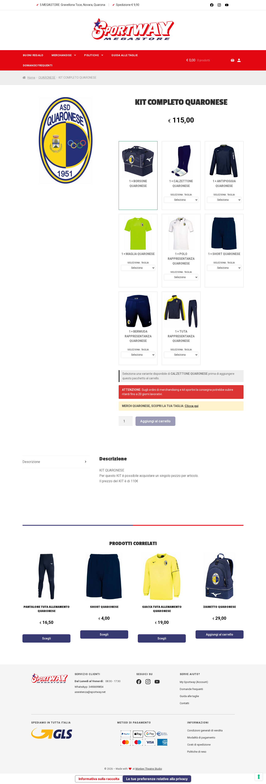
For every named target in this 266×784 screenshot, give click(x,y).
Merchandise (61, 55)
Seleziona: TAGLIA (181, 195)
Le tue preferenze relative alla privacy (157, 779)
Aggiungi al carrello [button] (219, 634)
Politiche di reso (196, 751)
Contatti (184, 703)
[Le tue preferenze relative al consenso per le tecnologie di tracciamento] (259, 777)
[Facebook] (212, 5)
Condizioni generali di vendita (205, 730)
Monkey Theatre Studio (148, 768)
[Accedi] (239, 60)
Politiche (91, 55)
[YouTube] (227, 5)
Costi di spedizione (199, 744)
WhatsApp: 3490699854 (89, 686)
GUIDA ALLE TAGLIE (124, 55)
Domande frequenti (37, 65)
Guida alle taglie (189, 696)
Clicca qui (191, 406)
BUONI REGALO (33, 55)
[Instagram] (219, 5)
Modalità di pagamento (201, 737)
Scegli (46, 638)
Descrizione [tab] (31, 462)
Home (31, 77)
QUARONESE (46, 77)
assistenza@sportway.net (90, 692)
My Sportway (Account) (194, 682)
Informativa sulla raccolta (99, 779)
